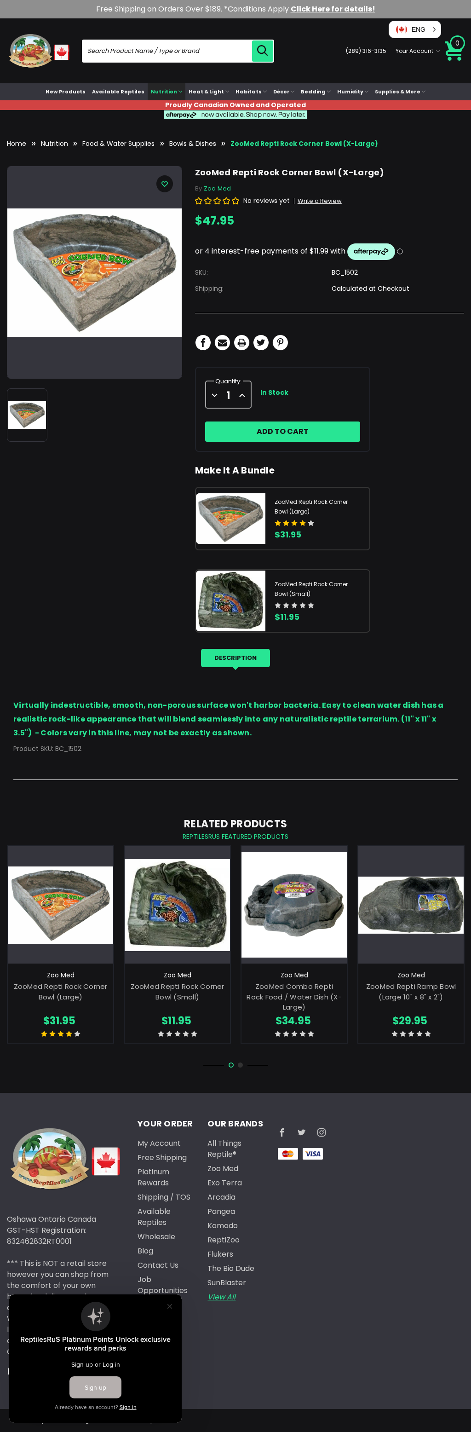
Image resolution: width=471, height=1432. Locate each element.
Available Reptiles (118, 91)
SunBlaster (226, 1282)
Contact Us (158, 1265)
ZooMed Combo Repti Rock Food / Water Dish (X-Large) (294, 997)
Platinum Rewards (153, 1177)
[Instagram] (321, 1132)
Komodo (222, 1225)
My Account (159, 1143)
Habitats (249, 91)
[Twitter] (261, 343)
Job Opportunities (163, 1285)
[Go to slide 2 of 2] (240, 1065)
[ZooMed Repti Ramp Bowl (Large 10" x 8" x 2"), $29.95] (411, 905)
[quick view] (60, 917)
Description (235, 657)
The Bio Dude (230, 1268)
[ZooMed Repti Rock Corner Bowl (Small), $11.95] (177, 905)
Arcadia (221, 1197)
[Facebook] (203, 343)
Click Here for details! (333, 9)
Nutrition (164, 91)
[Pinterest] (280, 343)
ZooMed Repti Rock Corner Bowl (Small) (177, 992)
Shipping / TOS (164, 1197)
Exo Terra (224, 1183)
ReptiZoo (223, 1240)
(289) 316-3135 (366, 51)
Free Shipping (162, 1157)
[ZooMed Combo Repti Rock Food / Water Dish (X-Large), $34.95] (294, 905)
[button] (415, 29)
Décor (281, 91)
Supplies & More (397, 91)
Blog (145, 1251)
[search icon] (262, 51)
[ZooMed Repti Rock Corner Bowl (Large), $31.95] (60, 905)
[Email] (222, 343)
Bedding (313, 91)
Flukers (220, 1254)
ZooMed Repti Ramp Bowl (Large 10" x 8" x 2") (411, 992)
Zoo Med (222, 1168)
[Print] (242, 343)
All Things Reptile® (224, 1149)
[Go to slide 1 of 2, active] (231, 1065)
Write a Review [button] (320, 201)
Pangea (221, 1211)
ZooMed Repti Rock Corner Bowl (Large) (61, 992)
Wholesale (156, 1236)
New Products (66, 91)
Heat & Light (206, 91)
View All (221, 1297)
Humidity (350, 91)
